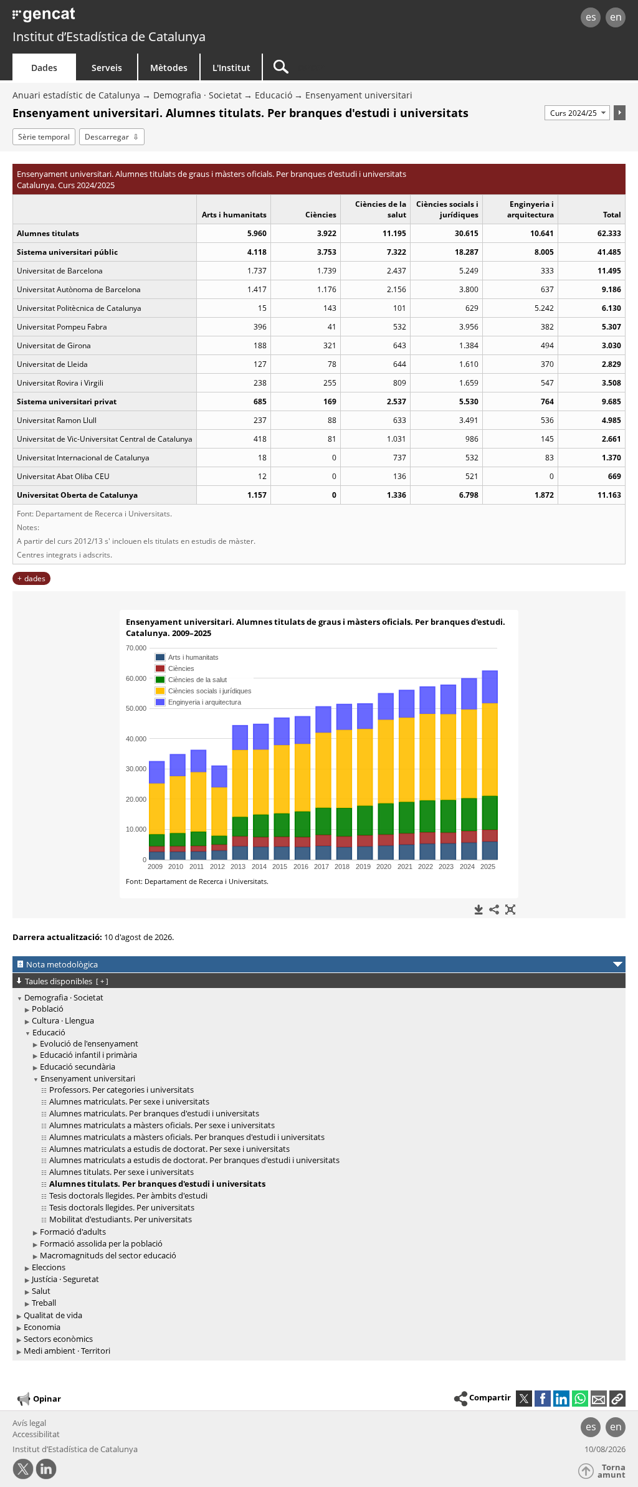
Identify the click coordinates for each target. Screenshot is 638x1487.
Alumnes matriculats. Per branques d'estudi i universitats (154, 1113)
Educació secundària (77, 1066)
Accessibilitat (36, 1434)
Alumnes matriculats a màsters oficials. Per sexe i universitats (162, 1125)
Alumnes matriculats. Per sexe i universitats (129, 1101)
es (591, 17)
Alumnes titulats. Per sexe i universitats (121, 1171)
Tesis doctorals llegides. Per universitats (121, 1207)
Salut (41, 1290)
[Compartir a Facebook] (543, 1398)
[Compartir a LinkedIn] (561, 1398)
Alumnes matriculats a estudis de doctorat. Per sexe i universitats (169, 1148)
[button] (617, 1398)
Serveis (107, 68)
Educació (273, 95)
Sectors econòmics (58, 1338)
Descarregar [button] (107, 136)
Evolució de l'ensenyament (89, 1043)
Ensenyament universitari (358, 95)
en (616, 17)
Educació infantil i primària (88, 1054)
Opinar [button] (47, 1398)
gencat (135, 18)
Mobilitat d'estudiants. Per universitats (120, 1219)
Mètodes (169, 68)
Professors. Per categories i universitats (121, 1089)
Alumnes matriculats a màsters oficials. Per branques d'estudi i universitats (187, 1137)
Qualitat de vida (53, 1315)
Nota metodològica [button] (62, 964)
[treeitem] (317, 1150)
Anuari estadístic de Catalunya (76, 95)
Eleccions (48, 1267)
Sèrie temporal (44, 136)
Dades (44, 68)
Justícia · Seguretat (65, 1279)
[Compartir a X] (524, 1398)
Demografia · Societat (197, 95)
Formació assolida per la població (101, 1243)
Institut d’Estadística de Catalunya (109, 36)
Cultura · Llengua (63, 1020)
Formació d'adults (73, 1231)
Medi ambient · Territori (67, 1350)
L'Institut (231, 68)
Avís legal (29, 1422)
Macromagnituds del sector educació (108, 1255)
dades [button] (34, 578)
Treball (44, 1302)
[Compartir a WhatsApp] (580, 1398)
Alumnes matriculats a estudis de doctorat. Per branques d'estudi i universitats (194, 1160)
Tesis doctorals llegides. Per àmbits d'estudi (128, 1195)
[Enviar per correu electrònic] (599, 1398)
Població (48, 1008)
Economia (42, 1327)
